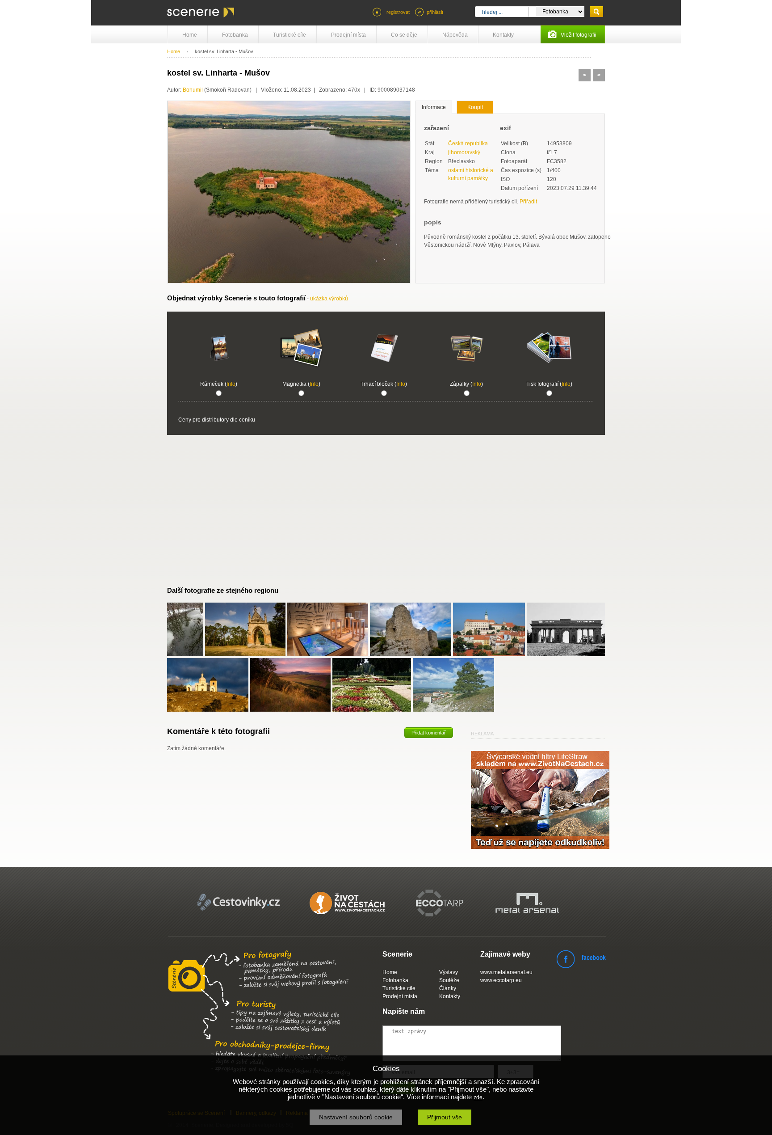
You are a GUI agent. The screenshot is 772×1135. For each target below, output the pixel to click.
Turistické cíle (289, 35)
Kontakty (503, 35)
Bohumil (193, 90)
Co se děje (404, 35)
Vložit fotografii (578, 35)
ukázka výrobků (329, 298)
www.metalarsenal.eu (506, 972)
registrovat (398, 12)
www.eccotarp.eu (501, 980)
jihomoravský (464, 152)
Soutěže (449, 980)
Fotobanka (235, 35)
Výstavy (448, 972)
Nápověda (455, 35)
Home (189, 35)
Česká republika (468, 143)
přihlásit (435, 12)
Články (447, 988)
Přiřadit (528, 201)
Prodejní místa (348, 35)
